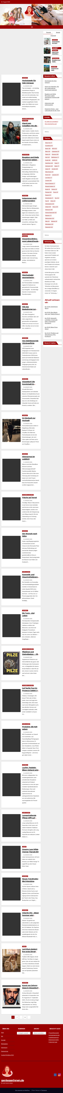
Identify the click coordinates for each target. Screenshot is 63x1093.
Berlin (47, 148)
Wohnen (54, 221)
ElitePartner (55, 157)
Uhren (53, 201)
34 (25, 1017)
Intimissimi (49, 166)
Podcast (48, 192)
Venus (55, 206)
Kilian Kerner (49, 171)
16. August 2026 (27, 539)
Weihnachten (49, 218)
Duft (47, 157)
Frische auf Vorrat (29, 497)
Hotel (57, 163)
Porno (55, 192)
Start (2, 1032)
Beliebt (58, 32)
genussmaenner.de (54, 1035)
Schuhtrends (49, 198)
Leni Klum (48, 177)
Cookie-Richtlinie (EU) (7, 1055)
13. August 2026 (27, 854)
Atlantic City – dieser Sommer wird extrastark (30, 915)
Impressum (4, 1047)
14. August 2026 (27, 773)
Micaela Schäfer (50, 186)
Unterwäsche (49, 203)
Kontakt (3, 1040)
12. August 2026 (27, 954)
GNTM (54, 160)
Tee (47, 201)
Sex (57, 198)
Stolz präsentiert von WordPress (22, 1090)
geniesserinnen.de (31, 19)
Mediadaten (4, 1044)
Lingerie (48, 180)
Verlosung (48, 209)
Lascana (55, 174)
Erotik (47, 160)
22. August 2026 (27, 85)
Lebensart (55, 39)
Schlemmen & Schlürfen (55, 48)
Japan (47, 169)
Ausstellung (49, 145)
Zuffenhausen (56, 58)
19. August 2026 (27, 312)
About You (48, 142)
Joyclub (55, 169)
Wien (47, 221)
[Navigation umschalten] (32, 27)
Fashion (24, 846)
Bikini (47, 151)
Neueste (48, 32)
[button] (60, 27)
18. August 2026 (27, 387)
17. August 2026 (27, 462)
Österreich (49, 227)
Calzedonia (55, 151)
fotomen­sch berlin (54, 1039)
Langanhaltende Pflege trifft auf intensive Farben (29, 817)
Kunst (47, 174)
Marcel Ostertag (50, 183)
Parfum (54, 189)
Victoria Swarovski (50, 212)
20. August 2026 (27, 244)
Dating (47, 154)
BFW (54, 148)
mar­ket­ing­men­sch (54, 1037)
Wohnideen (49, 224)
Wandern (48, 215)
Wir (2, 1036)
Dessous (55, 154)
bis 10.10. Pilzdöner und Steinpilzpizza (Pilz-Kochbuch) (51, 334)
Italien (56, 166)
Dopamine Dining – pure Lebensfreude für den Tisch (30, 241)
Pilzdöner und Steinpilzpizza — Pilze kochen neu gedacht (31, 654)
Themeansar (44, 1090)
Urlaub (48, 206)
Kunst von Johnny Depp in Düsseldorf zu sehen (30, 987)
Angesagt (53, 35)
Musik (47, 189)
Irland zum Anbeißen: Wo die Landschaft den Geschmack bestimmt (52, 88)
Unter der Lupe (53, 1042)
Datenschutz (4, 1051)
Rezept (48, 195)
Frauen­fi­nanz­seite (54, 1033)
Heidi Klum (49, 163)
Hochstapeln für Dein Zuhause (56, 43)
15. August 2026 (27, 657)
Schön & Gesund (26, 571)
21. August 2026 (27, 162)
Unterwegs (55, 50)
